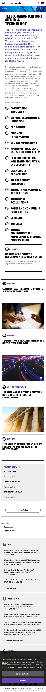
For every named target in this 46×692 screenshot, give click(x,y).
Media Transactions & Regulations (25, 191)
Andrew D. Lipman (13, 491)
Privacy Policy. (15, 665)
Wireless (16, 224)
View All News (11, 588)
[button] (38, 3)
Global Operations (23, 142)
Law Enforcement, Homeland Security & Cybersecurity (25, 161)
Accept (23, 680)
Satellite (16, 218)
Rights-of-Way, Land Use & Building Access (25, 150)
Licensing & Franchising (18, 172)
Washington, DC (9, 477)
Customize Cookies (23, 674)
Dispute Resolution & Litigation (25, 119)
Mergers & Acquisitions (19, 200)
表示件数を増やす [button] (14, 102)
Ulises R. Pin (10, 471)
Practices (5, 9)
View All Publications (14, 640)
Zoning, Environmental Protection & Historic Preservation (25, 235)
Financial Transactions (19, 134)
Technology (8, 527)
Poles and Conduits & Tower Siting (25, 210)
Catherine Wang (12, 481)
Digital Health (9, 530)
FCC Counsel (18, 127)
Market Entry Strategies (20, 181)
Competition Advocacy (19, 110)
